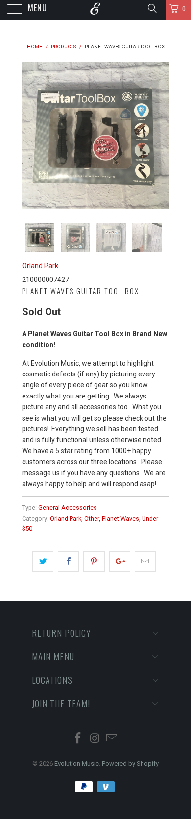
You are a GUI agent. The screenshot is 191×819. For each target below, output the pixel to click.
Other (91, 518)
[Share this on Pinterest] (93, 561)
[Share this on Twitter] (42, 561)
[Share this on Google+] (119, 561)
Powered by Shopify (130, 763)
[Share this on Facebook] (68, 561)
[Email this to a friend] (145, 561)
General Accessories (67, 507)
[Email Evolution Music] (112, 739)
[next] (159, 135)
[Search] (151, 8)
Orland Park (40, 266)
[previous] (31, 135)
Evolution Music (76, 763)
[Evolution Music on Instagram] (95, 739)
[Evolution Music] (95, 10)
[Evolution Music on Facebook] (78, 739)
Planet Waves (120, 518)
